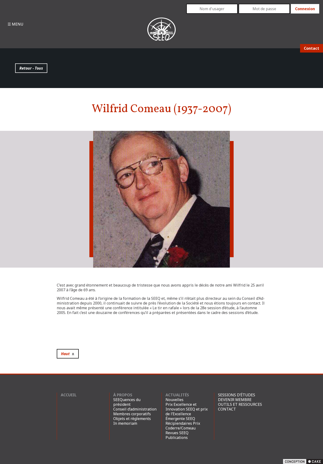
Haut (67, 353)
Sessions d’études (236, 395)
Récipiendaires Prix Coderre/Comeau (183, 426)
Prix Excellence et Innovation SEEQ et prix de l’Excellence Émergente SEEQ (187, 411)
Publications (177, 437)
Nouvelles (174, 399)
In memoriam (125, 423)
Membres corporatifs (132, 413)
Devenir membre (235, 399)
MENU (17, 24)
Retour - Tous (31, 68)
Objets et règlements (132, 418)
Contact (311, 48)
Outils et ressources (240, 404)
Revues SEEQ (177, 432)
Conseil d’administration (135, 409)
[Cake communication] (303, 461)
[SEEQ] (161, 33)
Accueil (69, 395)
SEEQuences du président (126, 402)
